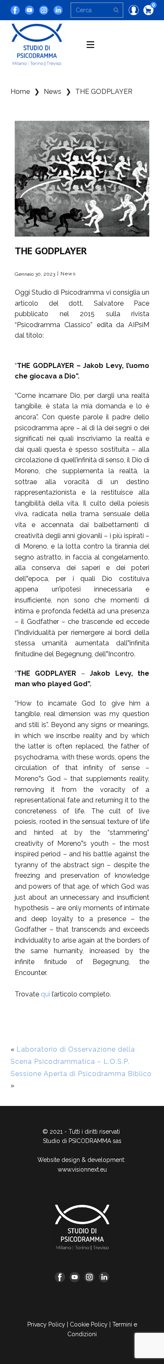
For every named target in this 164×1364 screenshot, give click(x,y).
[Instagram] (43, 10)
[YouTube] (29, 10)
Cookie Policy (89, 1324)
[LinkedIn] (58, 10)
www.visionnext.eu (82, 1169)
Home (20, 92)
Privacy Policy (46, 1324)
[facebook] (15, 10)
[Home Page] (82, 1227)
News (52, 92)
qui (45, 994)
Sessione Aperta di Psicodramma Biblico (81, 1074)
